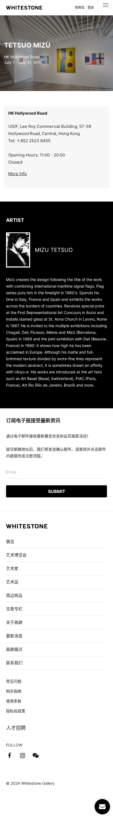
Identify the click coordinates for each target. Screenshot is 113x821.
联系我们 (14, 662)
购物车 (79, 7)
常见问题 (13, 681)
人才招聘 (16, 728)
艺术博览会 (16, 555)
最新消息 (14, 635)
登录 (90, 7)
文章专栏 (14, 608)
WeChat (35, 755)
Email (11, 472)
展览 (10, 541)
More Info (17, 173)
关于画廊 (14, 622)
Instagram (22, 755)
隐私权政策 (15, 711)
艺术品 (12, 582)
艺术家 (12, 568)
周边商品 (14, 595)
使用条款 (13, 701)
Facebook (9, 755)
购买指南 (13, 691)
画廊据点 (14, 649)
